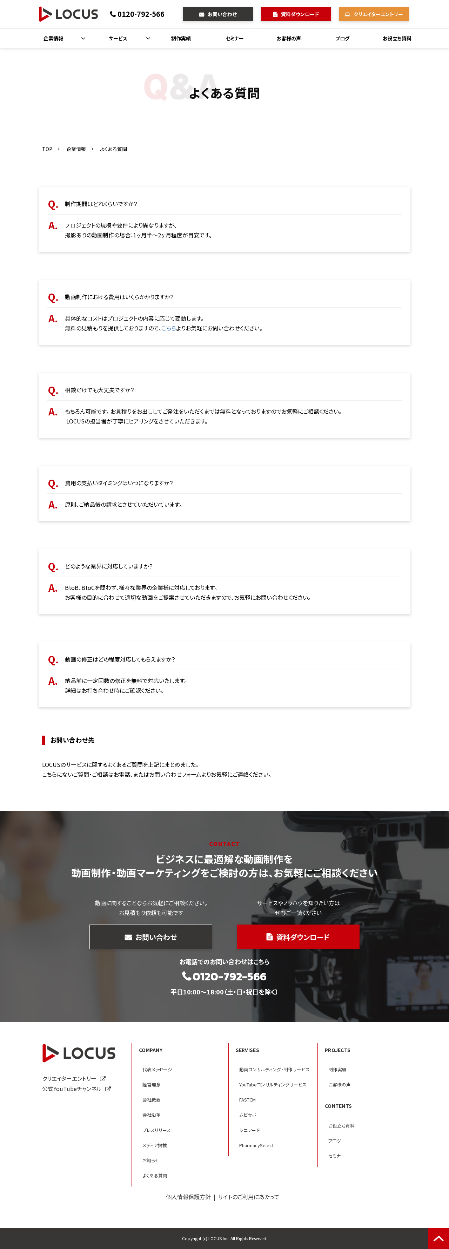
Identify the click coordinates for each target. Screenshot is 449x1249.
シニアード (249, 1130)
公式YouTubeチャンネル (72, 1088)
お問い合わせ (222, 14)
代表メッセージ (157, 1069)
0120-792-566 (141, 14)
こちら (168, 328)
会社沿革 (151, 1114)
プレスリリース (156, 1130)
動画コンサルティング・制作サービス (274, 1069)
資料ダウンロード (300, 14)
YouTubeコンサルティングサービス (273, 1084)
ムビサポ (247, 1114)
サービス (118, 38)
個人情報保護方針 (188, 1196)
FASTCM (247, 1099)
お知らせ (151, 1160)
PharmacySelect (256, 1145)
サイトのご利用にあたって (248, 1196)
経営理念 (151, 1084)
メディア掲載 (154, 1145)
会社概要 (151, 1099)
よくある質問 (154, 1175)
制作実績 (181, 38)
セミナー (235, 38)
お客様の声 (288, 38)
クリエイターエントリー (378, 14)
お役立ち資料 (397, 38)
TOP (47, 148)
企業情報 (53, 38)
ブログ (342, 38)
